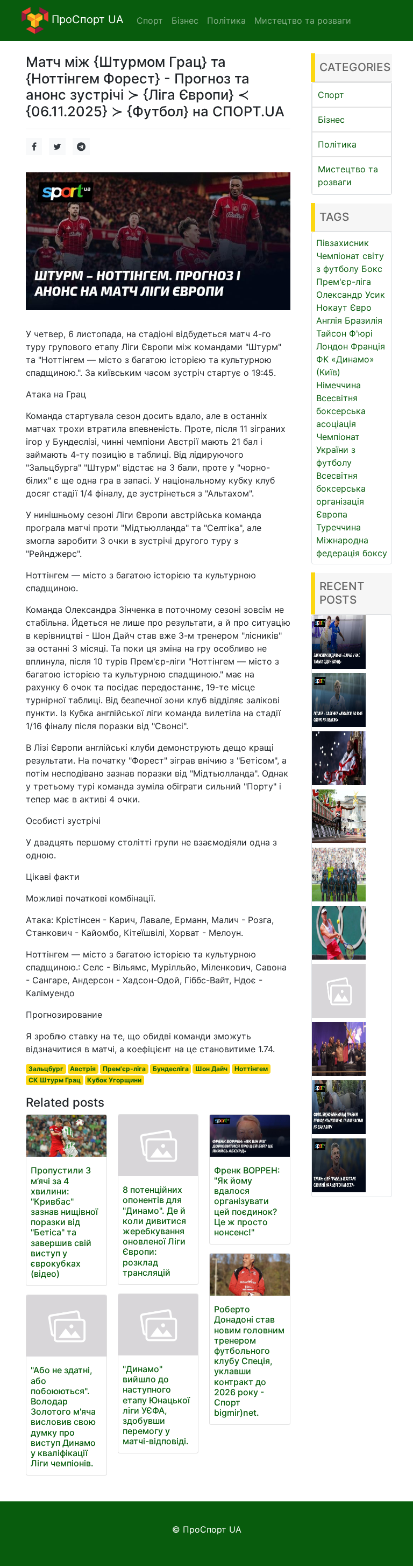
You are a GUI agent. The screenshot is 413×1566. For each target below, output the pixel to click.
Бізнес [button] (185, 20)
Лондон (332, 346)
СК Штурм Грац (55, 1080)
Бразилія (363, 320)
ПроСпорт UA (86, 19)
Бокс (371, 268)
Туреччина (338, 527)
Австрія (83, 1069)
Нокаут (331, 307)
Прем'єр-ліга (124, 1069)
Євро (361, 307)
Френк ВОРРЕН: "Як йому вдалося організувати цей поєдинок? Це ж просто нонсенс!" (247, 1201)
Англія (329, 320)
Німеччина (338, 385)
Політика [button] (226, 20)
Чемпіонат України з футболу (338, 449)
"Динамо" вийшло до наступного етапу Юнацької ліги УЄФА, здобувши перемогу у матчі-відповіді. (156, 1405)
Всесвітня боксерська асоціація (341, 411)
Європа (331, 514)
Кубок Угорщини (114, 1080)
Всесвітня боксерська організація (341, 488)
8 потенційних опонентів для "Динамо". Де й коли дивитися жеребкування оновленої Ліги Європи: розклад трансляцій (154, 1231)
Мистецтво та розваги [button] (302, 20)
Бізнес (331, 119)
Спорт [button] (150, 20)
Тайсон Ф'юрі (344, 333)
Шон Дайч (211, 1069)
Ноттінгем (251, 1069)
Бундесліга (171, 1069)
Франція (368, 346)
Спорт (331, 94)
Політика (337, 144)
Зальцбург (46, 1069)
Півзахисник (342, 242)
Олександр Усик (350, 294)
